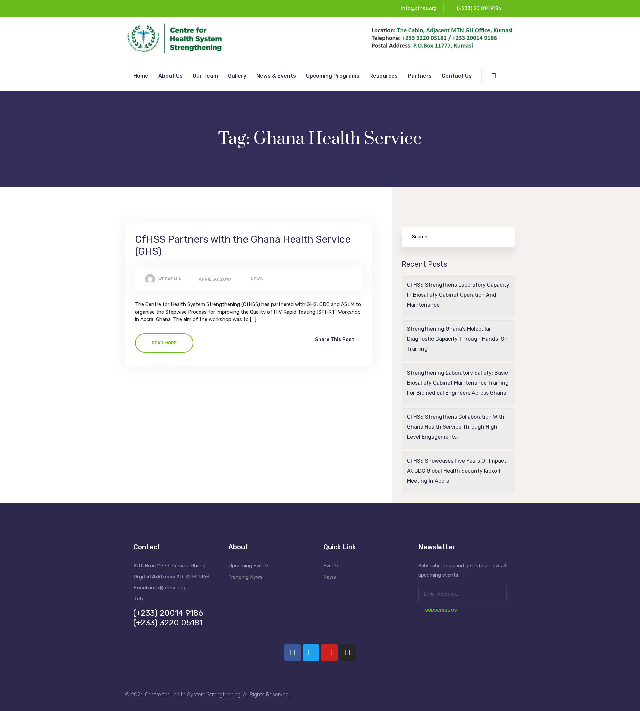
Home (140, 76)
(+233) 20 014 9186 (479, 8)
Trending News (245, 577)
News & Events (276, 76)
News (257, 278)
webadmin (170, 278)
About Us (170, 76)
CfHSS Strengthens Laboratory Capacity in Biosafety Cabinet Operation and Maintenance (458, 295)
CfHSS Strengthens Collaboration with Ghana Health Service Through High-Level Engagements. (455, 427)
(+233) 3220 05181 (168, 622)
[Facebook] (292, 652)
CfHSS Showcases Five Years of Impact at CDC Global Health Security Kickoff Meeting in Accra (456, 471)
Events (331, 566)
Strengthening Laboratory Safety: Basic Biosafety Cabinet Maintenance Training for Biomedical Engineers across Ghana (458, 383)
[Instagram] (347, 652)
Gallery (237, 76)
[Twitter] (311, 652)
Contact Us (457, 76)
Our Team (205, 76)
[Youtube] (329, 652)
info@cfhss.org (419, 8)
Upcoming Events (249, 566)
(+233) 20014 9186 (168, 613)
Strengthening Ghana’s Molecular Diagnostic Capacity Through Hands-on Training (457, 339)
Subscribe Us (441, 610)
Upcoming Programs (332, 76)
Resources (383, 76)
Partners (420, 76)
